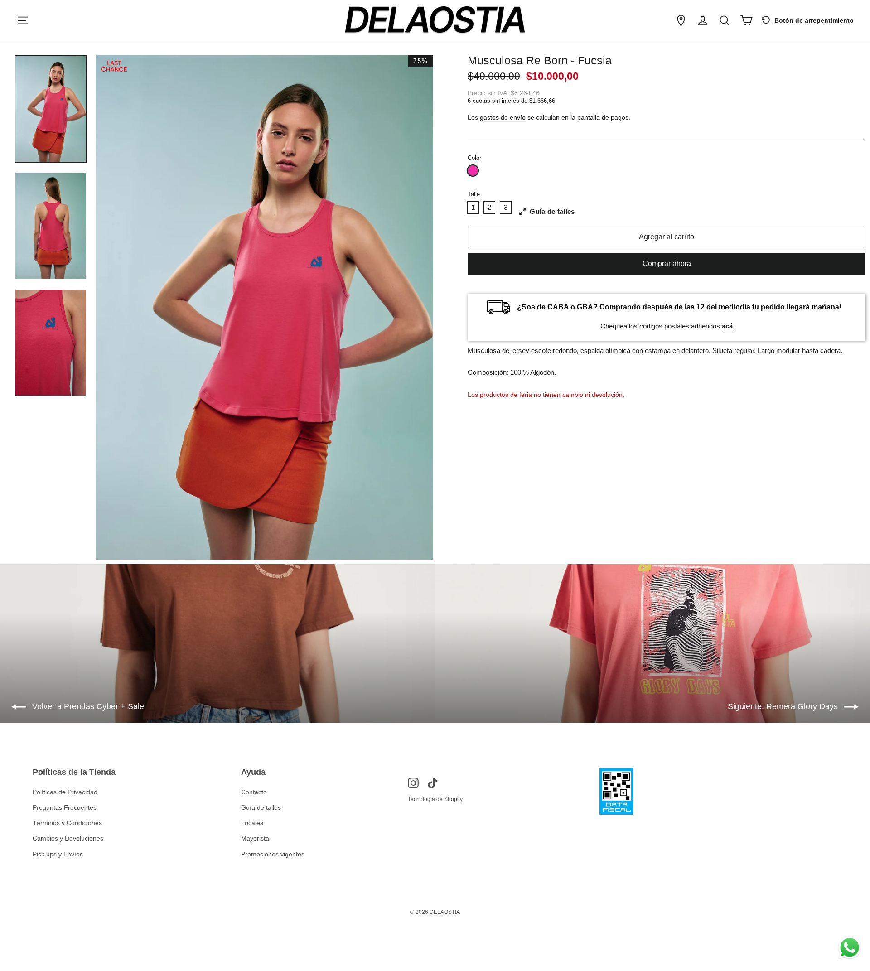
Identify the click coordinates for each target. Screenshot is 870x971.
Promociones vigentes (272, 854)
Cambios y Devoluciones (68, 838)
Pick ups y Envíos (58, 854)
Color (474, 158)
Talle (474, 194)
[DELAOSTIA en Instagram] (413, 782)
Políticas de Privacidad (65, 792)
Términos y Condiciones (67, 822)
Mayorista (255, 838)
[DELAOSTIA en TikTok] (432, 782)
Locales (252, 822)
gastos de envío (503, 117)
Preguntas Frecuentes (65, 807)
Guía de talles (261, 807)
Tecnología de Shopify (435, 799)
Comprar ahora (667, 263)
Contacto (254, 792)
